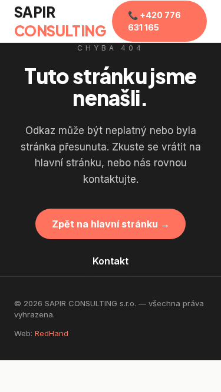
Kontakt (110, 261)
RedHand (51, 333)
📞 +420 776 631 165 (154, 21)
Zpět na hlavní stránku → (111, 224)
